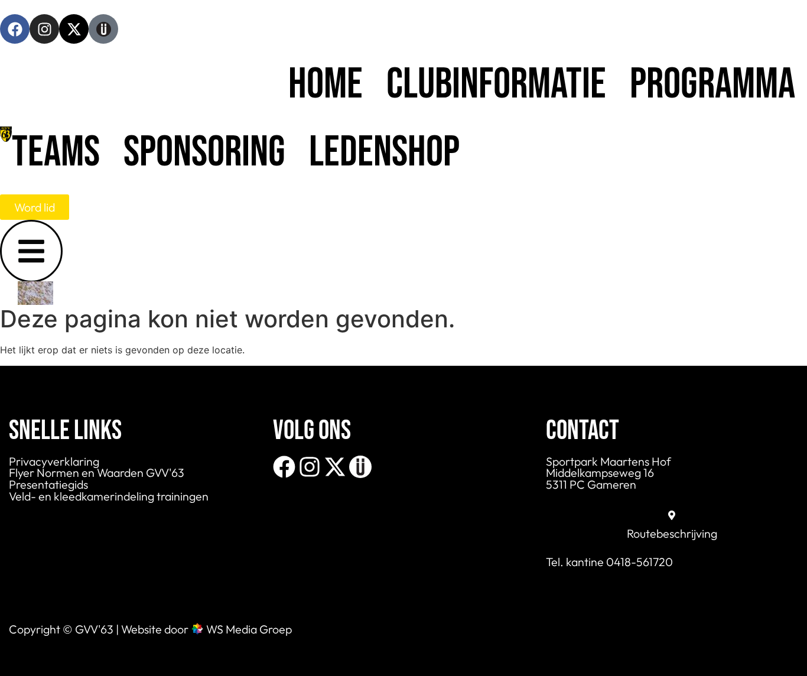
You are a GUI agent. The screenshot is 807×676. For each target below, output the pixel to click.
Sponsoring (204, 152)
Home (325, 84)
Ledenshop (384, 152)
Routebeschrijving (672, 533)
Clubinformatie (496, 84)
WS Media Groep (249, 629)
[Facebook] (15, 29)
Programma (712, 84)
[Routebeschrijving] (671, 515)
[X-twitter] (74, 29)
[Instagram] (44, 29)
